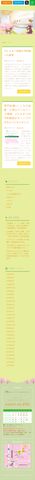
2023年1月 (10, 311)
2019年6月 (10, 355)
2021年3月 (10, 321)
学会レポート (11, 197)
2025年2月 (10, 294)
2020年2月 (10, 335)
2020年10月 (11, 325)
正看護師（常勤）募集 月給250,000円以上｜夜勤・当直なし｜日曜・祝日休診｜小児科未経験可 (18, 234)
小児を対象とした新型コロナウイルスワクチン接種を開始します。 (18, 247)
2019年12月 (11, 341)
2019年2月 (10, 365)
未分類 (9, 207)
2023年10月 (11, 301)
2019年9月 (10, 345)
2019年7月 (10, 352)
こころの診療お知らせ (14, 194)
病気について (11, 187)
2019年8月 (10, 348)
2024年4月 (10, 298)
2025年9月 (10, 291)
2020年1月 (10, 338)
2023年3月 (10, 308)
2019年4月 (10, 358)
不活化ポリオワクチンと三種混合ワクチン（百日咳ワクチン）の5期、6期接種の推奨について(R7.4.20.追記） (18, 254)
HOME (4, 42)
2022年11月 (11, 314)
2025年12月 (11, 287)
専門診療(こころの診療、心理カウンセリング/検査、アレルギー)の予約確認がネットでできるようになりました (17, 113)
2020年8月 (10, 328)
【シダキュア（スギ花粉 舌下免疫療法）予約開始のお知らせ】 (18, 241)
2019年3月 (10, 362)
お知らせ (21, 61)
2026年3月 (10, 284)
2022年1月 (10, 318)
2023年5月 (10, 304)
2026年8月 (10, 274)
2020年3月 (10, 331)
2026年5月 (10, 281)
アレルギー (10, 190)
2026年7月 (10, 277)
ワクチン (9, 200)
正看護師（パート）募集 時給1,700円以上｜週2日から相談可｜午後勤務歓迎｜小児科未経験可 (18, 226)
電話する (7, 2)
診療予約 (19, 2)
